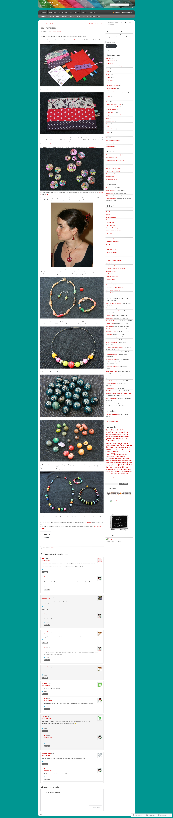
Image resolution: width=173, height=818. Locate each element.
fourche (121, 449)
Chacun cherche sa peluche (113, 310)
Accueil (43, 12)
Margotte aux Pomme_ (112, 276)
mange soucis (123, 454)
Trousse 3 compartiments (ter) (114, 155)
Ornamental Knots (111, 383)
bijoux (126, 434)
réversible (113, 469)
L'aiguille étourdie (111, 247)
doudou (128, 445)
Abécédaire (111, 432)
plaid (115, 462)
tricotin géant (125, 471)
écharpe (126, 476)
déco (115, 447)
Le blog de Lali (110, 265)
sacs (121, 469)
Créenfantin (120, 445)
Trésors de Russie (111, 198)
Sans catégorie (110, 121)
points (107, 465)
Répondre (45, 572)
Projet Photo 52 (82, 16)
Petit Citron (109, 391)
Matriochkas (110, 458)
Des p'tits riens (110, 222)
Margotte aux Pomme (113, 456)
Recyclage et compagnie (113, 290)
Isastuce (108, 244)
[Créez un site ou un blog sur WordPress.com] (41, 814)
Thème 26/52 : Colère (47, 23)
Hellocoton (119, 541)
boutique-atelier (52, 465)
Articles (117, 12)
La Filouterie (46, 2)
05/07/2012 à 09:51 (46, 598)
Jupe (119, 452)
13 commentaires (55, 31)
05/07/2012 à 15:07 (46, 685)
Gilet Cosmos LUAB (111, 179)
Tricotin (108, 132)
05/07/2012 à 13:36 (48, 578)
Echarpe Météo (111, 129)
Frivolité (108, 96)
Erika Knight (109, 334)
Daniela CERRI (110, 323)
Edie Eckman (109, 329)
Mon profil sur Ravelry (112, 421)
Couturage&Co (124, 438)
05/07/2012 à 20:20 (46, 718)
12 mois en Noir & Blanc (113, 107)
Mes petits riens (110, 376)
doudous (109, 448)
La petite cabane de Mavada (114, 260)
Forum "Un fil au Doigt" (112, 228)
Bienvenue (52, 12)
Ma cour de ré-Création (112, 366)
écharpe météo (110, 478)
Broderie (65, 16)
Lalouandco (109, 263)
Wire (107, 137)
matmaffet (45, 683)
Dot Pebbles (109, 326)
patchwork (125, 460)
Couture (43, 16)
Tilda (107, 405)
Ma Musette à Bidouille (112, 414)
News (52, 548)
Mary (45, 577)
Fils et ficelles (110, 339)
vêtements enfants (113, 476)
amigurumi (109, 434)
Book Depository (110, 190)
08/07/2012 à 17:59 (48, 770)
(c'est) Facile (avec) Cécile (113, 303)
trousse (113, 474)
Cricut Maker (109, 80)
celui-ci (89, 522)
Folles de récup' (110, 225)
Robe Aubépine (110, 176)
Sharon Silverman (111, 398)
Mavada (118, 458)
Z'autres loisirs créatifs (112, 140)
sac (118, 469)
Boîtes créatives (111, 60)
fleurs (117, 449)
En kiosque (110, 63)
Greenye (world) (110, 238)
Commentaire (95, 807)
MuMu (43, 558)
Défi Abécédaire (95, 16)
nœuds (116, 460)
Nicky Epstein (110, 380)
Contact (92, 12)
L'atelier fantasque (111, 252)
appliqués (115, 434)
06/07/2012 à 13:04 (46, 755)
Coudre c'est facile (113, 438)
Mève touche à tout (111, 371)
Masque (122, 456)
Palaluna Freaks (110, 279)
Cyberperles (109, 196)
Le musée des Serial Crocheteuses (115, 268)
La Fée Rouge (110, 257)
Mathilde (52, 143)
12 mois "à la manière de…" (114, 104)
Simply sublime (110, 403)
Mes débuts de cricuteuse (113, 168)
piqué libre (109, 462)
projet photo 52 (119, 465)
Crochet (51, 16)
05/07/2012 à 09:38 (46, 560)
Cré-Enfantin (109, 318)
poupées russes (113, 465)
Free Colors (109, 233)
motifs (123, 458)
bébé (123, 436)
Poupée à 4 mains (111, 174)
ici (69, 465)
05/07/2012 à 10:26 (46, 669)
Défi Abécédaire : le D (96, 23)
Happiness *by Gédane (112, 241)
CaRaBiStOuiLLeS (111, 217)
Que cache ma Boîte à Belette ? (115, 287)
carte (127, 436)
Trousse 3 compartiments (113, 171)
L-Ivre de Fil (113, 541)
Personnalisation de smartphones (115, 160)
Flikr (47, 194)
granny (126, 449)
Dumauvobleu (92, 147)
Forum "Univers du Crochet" (113, 230)
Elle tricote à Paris (111, 331)
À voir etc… (109, 308)
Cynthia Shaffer (110, 320)
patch (120, 460)
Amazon (108, 187)
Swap (108, 71)
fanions (113, 449)
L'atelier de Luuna (111, 249)
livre (112, 453)
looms (116, 454)
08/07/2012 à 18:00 (48, 737)
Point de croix (127, 462)
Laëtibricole (109, 352)
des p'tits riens (46, 753)
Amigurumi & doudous (113, 85)
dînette (129, 447)
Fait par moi (63, 12)
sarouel (125, 469)
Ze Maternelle (110, 146)
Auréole (108, 211)
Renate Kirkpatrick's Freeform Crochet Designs (119, 393)
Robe (127, 467)
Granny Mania (110, 236)
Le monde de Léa (111, 359)
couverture (109, 443)
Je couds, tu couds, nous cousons (115, 347)
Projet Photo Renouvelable (114, 115)
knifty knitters (125, 451)
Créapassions (109, 193)
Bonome (108, 214)
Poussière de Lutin (111, 284)
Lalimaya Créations (111, 354)
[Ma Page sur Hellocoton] (113, 539)
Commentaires (128, 12)
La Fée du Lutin (110, 255)
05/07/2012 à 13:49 (48, 616)
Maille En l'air (109, 274)
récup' (108, 469)
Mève (127, 458)
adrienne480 (45, 632)
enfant (108, 450)
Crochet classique (111, 88)
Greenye (44, 716)
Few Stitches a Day (111, 337)
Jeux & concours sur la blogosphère (116, 66)
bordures (108, 436)
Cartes (108, 165)
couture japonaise (122, 441)
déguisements (122, 447)
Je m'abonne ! (111, 46)
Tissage (108, 123)
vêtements (124, 474)
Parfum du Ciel (110, 388)
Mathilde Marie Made (75, 40)
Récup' (108, 118)
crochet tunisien (110, 445)
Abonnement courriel (114, 32)
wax (122, 476)
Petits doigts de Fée (112, 282)
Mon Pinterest (110, 419)
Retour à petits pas (111, 157)
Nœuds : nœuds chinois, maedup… (115, 99)
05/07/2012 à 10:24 (46, 633)
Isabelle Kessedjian (111, 342)
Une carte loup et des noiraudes (115, 163)
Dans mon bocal (110, 220)
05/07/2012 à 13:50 (48, 649)
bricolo (113, 436)
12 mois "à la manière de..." (114, 430)
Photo (107, 101)
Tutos (84, 12)
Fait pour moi (74, 12)
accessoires (122, 432)
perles (130, 460)
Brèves (58, 16)
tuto (118, 474)
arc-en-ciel (121, 434)
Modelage (109, 143)
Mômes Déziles (110, 460)
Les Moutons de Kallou (112, 362)
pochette (120, 462)
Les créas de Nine (111, 271)
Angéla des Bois (110, 209)
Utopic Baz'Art (110, 292)
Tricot (72, 16)
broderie (118, 436)
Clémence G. (109, 315)
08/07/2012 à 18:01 (48, 700)
